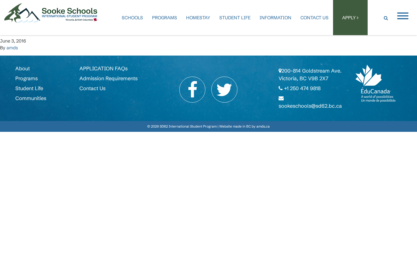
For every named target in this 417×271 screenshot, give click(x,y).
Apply (349, 17)
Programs (164, 17)
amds (12, 47)
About (22, 68)
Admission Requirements (108, 78)
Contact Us (314, 17)
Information (275, 17)
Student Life (234, 17)
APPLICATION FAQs (103, 68)
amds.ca (263, 126)
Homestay (198, 17)
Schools (132, 17)
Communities (30, 98)
